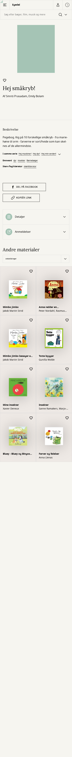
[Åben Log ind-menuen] (57, 5)
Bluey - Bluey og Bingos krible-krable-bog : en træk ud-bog (16, 454)
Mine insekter (11, 405)
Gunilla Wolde (47, 360)
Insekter (44, 405)
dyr (14, 160)
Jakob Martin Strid (13, 311)
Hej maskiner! (25, 153)
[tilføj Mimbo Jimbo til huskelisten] (31, 271)
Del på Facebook (27, 187)
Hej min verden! (48, 153)
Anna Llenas (46, 457)
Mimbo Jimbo (11, 307)
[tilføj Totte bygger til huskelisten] (67, 320)
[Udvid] (59, 154)
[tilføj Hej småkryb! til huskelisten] (5, 80)
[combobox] (36, 14)
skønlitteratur (30, 166)
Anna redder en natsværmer (48, 307)
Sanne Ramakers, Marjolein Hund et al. (52, 408)
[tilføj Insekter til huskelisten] (67, 369)
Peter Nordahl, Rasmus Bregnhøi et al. (52, 311)
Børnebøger (32, 160)
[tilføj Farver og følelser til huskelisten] (67, 418)
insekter (21, 160)
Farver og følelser (49, 454)
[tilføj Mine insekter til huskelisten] (31, 369)
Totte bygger (46, 356)
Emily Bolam (36, 96)
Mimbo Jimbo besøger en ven (17, 356)
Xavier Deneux (11, 408)
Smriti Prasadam (16, 96)
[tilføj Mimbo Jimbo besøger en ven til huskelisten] (31, 320)
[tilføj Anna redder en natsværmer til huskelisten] (67, 271)
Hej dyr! (36, 153)
